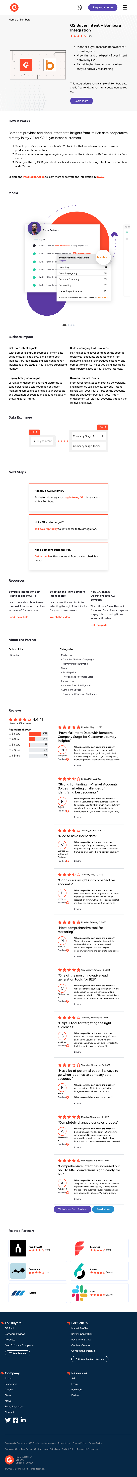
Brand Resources (14, 1406)
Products (10, 1339)
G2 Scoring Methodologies (42, 1443)
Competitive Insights (83, 1350)
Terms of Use (64, 1443)
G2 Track (10, 1328)
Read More (103, 1209)
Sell (73, 1378)
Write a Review (17, 1353)
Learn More (81, 100)
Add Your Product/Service (90, 1359)
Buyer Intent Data (81, 1339)
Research (76, 1389)
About (8, 1378)
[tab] (64, 325)
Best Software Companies (19, 1345)
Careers (9, 1389)
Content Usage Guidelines (47, 1449)
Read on (62, 759)
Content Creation (81, 1345)
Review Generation (81, 1333)
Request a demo (103, 7)
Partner (75, 1395)
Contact (9, 1412)
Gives (8, 1395)
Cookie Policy (95, 1443)
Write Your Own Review (72, 1209)
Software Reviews (15, 1333)
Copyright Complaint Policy (18, 1449)
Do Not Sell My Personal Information (80, 1449)
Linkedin (14, 655)
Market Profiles (79, 1328)
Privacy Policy (79, 1443)
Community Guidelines (16, 1443)
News (8, 1400)
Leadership (11, 1384)
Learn (74, 1384)
